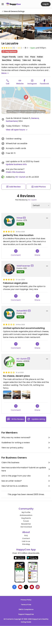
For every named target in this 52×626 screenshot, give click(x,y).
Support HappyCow (26, 614)
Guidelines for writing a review (15, 442)
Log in (46, 4)
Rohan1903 (22, 310)
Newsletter (26, 524)
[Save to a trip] (43, 18)
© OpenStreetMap (28, 111)
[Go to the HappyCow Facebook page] (14, 587)
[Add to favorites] (49, 18)
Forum (26, 521)
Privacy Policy (26, 600)
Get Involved (26, 527)
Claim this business (15, 172)
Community (26, 508)
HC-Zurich (20, 177)
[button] (26, 98)
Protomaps (17, 111)
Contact (26, 538)
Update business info (16, 164)
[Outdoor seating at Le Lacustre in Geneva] (17, 26)
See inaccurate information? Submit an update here (23, 469)
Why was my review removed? (15, 437)
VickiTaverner (23, 265)
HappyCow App (26, 549)
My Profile (26, 512)
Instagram (32, 83)
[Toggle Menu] (2, 4)
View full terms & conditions (14, 486)
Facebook (44, 83)
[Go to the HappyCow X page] (26, 587)
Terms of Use (26, 605)
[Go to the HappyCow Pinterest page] (32, 587)
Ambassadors (26, 515)
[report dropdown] (47, 218)
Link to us (26, 541)
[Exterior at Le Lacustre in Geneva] (43, 33)
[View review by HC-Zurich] (9, 362)
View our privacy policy (12, 447)
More (4, 73)
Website (20, 83)
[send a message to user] (24, 217)
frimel (19, 217)
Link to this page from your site (16, 475)
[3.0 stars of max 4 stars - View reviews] (6, 48)
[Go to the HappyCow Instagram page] (37, 587)
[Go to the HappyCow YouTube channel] (20, 587)
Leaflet (9, 111)
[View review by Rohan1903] (9, 314)
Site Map (26, 544)
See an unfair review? (11, 480)
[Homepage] (13, 4)
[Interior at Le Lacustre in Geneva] (43, 20)
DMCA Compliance (26, 609)
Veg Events (26, 518)
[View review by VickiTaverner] (9, 269)
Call (7, 83)
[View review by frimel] (9, 221)
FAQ (26, 535)
